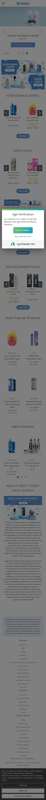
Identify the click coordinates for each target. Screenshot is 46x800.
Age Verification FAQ (23, 236)
